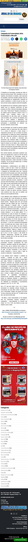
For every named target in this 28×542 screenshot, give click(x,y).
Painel (2, 457)
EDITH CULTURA (4, 426)
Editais (2, 423)
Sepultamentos (4, 481)
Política (2, 466)
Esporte (2, 439)
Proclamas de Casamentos (7, 468)
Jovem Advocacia (5, 448)
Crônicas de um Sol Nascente (7, 414)
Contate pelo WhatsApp (20, 539)
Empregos (3, 434)
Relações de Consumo (6, 475)
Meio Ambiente (4, 452)
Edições (2, 421)
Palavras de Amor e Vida (6, 459)
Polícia (2, 463)
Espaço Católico (4, 437)
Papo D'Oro (3, 461)
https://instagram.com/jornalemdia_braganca (13, 312)
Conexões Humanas (5, 412)
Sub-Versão (3, 486)
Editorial (2, 428)
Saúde (2, 479)
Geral (2, 443)
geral (2, 446)
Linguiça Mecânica (5, 450)
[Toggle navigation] (4, 26)
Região (2, 472)
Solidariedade (4, 483)
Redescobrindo (4, 470)
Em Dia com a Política (6, 432)
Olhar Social (3, 455)
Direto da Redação (5, 419)
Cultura (2, 417)
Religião (3, 31)
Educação (3, 430)
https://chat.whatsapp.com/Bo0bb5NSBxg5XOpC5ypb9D (14, 318)
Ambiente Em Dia (5, 410)
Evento (2, 441)
